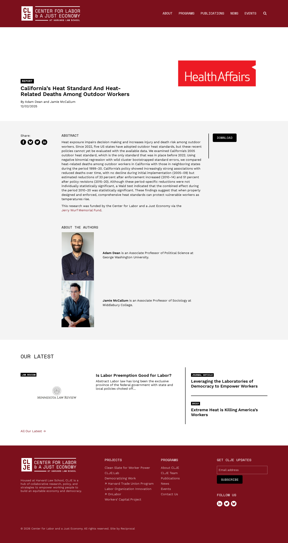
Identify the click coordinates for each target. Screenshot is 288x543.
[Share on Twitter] (37, 142)
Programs (186, 13)
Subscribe (230, 479)
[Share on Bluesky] (30, 142)
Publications (212, 13)
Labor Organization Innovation (128, 489)
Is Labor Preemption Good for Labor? (133, 375)
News (234, 13)
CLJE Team (169, 473)
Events (250, 13)
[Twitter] (226, 503)
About (167, 13)
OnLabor (114, 494)
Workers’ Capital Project (123, 499)
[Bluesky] (233, 503)
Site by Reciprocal (122, 528)
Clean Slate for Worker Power (127, 468)
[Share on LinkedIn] (44, 142)
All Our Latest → (33, 431)
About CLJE (170, 468)
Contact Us (169, 494)
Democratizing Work (120, 478)
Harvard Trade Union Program (130, 483)
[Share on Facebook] (23, 142)
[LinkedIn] (219, 503)
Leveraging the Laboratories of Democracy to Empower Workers (224, 384)
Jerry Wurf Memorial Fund (81, 210)
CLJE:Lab (112, 473)
